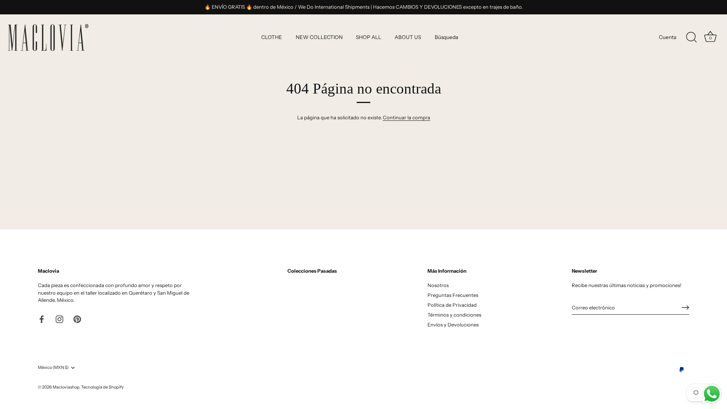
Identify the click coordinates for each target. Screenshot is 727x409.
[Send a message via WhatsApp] (711, 393)
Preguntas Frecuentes (452, 295)
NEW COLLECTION (319, 37)
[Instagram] (59, 319)
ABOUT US (408, 37)
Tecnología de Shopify (102, 387)
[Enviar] (685, 307)
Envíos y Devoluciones (453, 325)
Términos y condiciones (454, 315)
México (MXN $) (53, 367)
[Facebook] (41, 319)
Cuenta (667, 37)
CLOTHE (271, 37)
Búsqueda (446, 37)
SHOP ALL (368, 37)
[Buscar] (691, 37)
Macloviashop (66, 387)
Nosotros (438, 285)
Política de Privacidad (452, 305)
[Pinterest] (77, 319)
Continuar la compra (406, 117)
